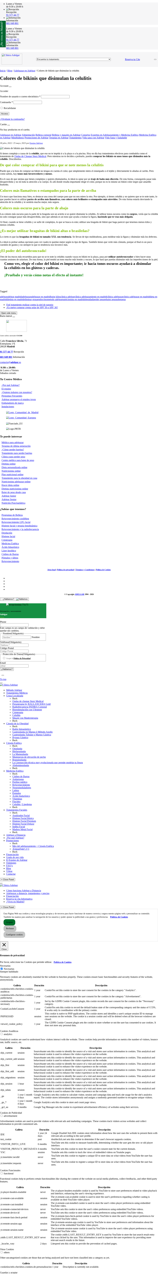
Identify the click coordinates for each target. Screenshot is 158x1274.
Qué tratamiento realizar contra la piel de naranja (29, 304)
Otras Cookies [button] (7, 1249)
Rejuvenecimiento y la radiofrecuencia (20, 529)
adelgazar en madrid (40, 296)
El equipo (6, 388)
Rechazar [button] (10, 928)
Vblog (9, 871)
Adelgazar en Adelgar (24, 70)
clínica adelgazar (115, 296)
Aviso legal (51, 570)
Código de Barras (10, 554)
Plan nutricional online (12, 474)
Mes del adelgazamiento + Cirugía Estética (33, 846)
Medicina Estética (10, 543)
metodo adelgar (54, 299)
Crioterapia (7, 540)
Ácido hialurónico (21, 796)
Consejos (85, 135)
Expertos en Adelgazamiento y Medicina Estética (114, 135)
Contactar (11, 874)
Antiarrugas (18, 779)
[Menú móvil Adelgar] (155, 59)
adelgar (3, 296)
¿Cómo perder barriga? (13, 449)
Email (3, 663)
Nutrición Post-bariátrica (13, 503)
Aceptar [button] (9, 922)
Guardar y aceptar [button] (8, 1272)
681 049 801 (12, 23)
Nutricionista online (11, 471)
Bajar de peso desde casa (14, 492)
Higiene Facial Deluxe (23, 824)
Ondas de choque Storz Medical (28, 701)
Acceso (4, 114)
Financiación (12, 854)
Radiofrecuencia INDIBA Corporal (29, 706)
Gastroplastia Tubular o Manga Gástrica (31, 734)
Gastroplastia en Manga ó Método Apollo (32, 732)
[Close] (10, 86)
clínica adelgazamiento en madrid (91, 296)
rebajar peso (110, 299)
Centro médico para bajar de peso (18, 460)
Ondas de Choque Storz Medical (30, 156)
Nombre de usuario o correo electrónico (20, 96)
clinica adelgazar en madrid (136, 296)
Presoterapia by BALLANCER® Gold (31, 704)
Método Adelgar (14, 690)
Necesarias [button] (5, 965)
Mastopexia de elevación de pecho (29, 757)
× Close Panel (7, 879)
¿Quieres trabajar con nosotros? (17, 392)
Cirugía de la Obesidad (17, 723)
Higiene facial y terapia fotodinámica (19, 525)
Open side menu (8, 313)
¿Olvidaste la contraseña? (12, 119)
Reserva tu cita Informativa (19, 899)
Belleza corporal (43, 135)
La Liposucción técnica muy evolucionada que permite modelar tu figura (47, 762)
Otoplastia (17, 748)
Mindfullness (17, 137)
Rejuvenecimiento (10, 561)
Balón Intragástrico (21, 729)
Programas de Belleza (12, 515)
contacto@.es (10, 362)
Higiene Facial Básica (23, 818)
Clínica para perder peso (13, 456)
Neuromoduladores (21, 787)
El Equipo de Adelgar (16, 860)
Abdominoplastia (20, 765)
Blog (9, 70)
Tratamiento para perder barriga (17, 453)
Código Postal (7, 648)
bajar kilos (55, 296)
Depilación (7, 533)
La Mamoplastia (20, 754)
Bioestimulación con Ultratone (27, 709)
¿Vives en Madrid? (15, 901)
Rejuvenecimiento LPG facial (16, 522)
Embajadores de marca (13, 403)
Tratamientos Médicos (17, 693)
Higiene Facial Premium (24, 821)
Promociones (12, 840)
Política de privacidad (65, 570)
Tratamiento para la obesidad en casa (19, 478)
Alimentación (28, 135)
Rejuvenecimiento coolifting (15, 518)
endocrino (42, 299)
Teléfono (10, 642)
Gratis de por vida (15, 857)
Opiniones (11, 863)
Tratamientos (75, 137)
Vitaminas (17, 798)
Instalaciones (8, 406)
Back (14, 698)
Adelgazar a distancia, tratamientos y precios (27, 893)
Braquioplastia (19, 759)
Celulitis (16, 715)
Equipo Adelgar (36, 143)
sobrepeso (121, 299)
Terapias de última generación (16, 446)
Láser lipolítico (9, 550)
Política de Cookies (103, 570)
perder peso (98, 299)
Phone (3, 622)
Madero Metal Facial (22, 829)
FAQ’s (9, 865)
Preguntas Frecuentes (12, 396)
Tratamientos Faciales (16, 810)
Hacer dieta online (10, 485)
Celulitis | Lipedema (22, 804)
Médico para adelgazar (13, 442)
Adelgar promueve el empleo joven (19, 399)
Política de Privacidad (22, 658)
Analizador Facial (21, 815)
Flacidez (16, 801)
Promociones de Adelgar (36, 137)
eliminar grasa (30, 299)
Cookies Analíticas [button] (9, 1031)
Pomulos (16, 793)
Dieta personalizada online (14, 467)
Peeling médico (19, 782)
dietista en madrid (15, 299)
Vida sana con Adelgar (93, 137)
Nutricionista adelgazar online (16, 481)
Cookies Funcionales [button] (10, 1170)
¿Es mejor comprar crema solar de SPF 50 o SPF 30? (32, 307)
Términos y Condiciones (85, 570)
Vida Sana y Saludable (116, 137)
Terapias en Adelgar (59, 137)
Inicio (3, 70)
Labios (15, 790)
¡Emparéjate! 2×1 (20, 849)
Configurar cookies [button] (14, 934)
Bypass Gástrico (20, 737)
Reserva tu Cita (132, 59)
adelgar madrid (14, 296)
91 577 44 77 (12, 15)
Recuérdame (10, 108)
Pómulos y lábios (10, 557)
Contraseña (6, 102)
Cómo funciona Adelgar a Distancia (23, 890)
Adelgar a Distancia (15, 835)
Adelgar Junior (9, 496)
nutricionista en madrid (73, 299)
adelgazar (26, 296)
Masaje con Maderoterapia (25, 718)
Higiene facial (8, 536)
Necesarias (9, 969)
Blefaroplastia (19, 751)
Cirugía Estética (14, 743)
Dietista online (9, 463)
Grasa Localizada (14, 695)
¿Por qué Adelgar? (11, 385)
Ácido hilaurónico (10, 547)
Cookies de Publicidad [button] (11, 1112)
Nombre (36, 637)
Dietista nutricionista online (15, 488)
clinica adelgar (67, 296)
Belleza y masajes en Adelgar (66, 135)
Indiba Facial (18, 826)
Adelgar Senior (9, 499)
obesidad (88, 299)
